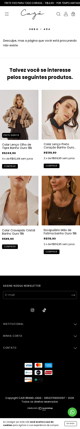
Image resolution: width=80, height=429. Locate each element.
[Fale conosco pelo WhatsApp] (72, 412)
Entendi (71, 423)
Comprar (10, 166)
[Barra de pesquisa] (58, 15)
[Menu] (7, 15)
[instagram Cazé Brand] (33, 310)
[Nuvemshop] (40, 410)
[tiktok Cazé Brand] (44, 310)
